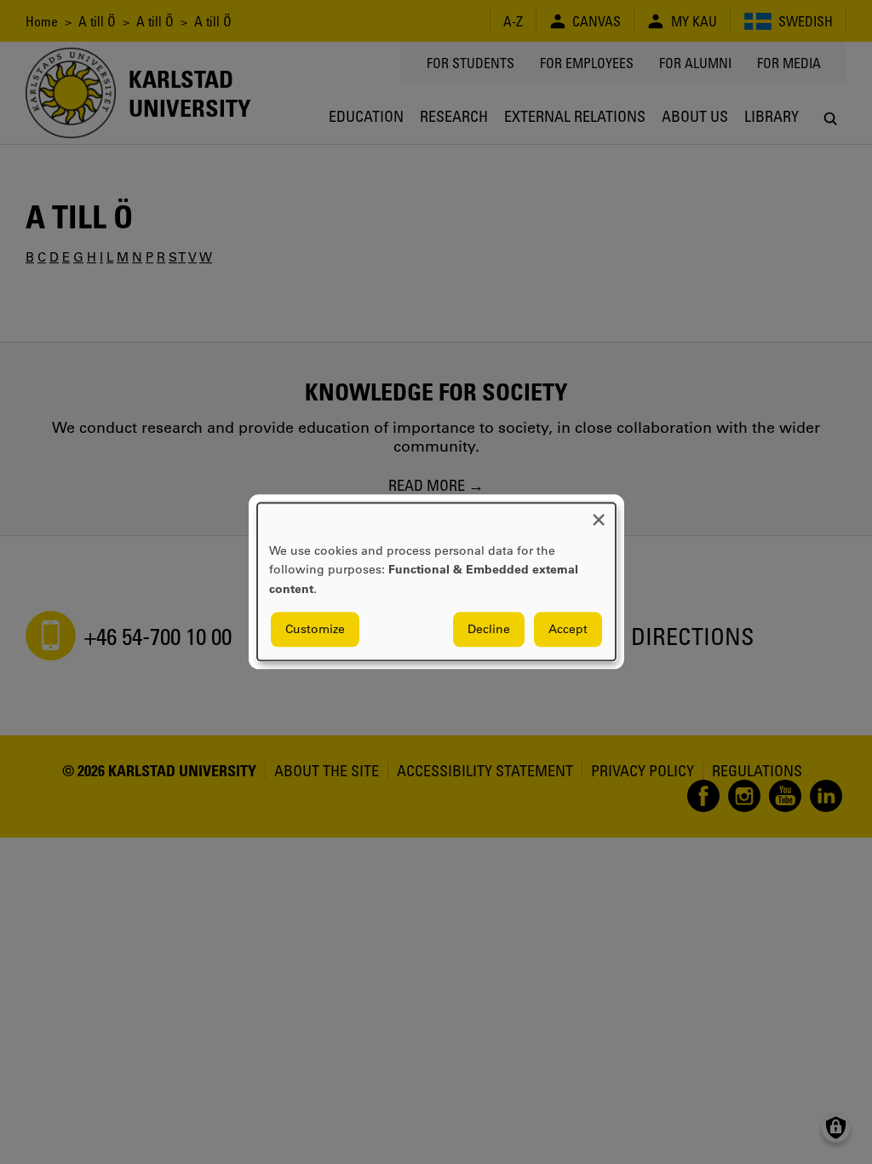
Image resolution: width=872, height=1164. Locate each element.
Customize (315, 629)
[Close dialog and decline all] (599, 513)
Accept (568, 629)
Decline (489, 629)
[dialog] (436, 581)
